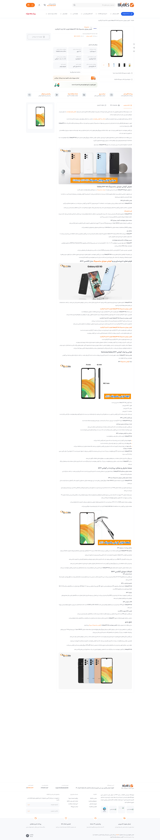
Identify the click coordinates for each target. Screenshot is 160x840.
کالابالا (132, 20)
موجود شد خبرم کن (37, 37)
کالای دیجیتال (115, 14)
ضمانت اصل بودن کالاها (72, 801)
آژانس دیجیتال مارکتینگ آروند (116, 837)
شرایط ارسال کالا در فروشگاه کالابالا (122, 79)
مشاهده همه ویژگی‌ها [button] (75, 72)
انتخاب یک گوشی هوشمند (99, 119)
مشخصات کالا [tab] (113, 105)
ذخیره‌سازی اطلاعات (102, 14)
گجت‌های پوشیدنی (87, 14)
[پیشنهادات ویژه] (31, 14)
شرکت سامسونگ (101, 190)
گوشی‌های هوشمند (71, 112)
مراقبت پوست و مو (52, 14)
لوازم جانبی (75, 14)
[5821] (134, 44)
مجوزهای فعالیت (93, 801)
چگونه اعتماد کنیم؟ (73, 798)
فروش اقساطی (93, 804)
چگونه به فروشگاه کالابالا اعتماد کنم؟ (121, 73)
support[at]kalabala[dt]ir (61, 788)
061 (29, 788)
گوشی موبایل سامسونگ (102, 261)
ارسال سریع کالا (74, 807)
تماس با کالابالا (93, 798)
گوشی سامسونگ (124, 362)
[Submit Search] (74, 5)
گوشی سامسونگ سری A (95, 625)
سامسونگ (86, 27)
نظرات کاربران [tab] (100, 105)
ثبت (29, 805)
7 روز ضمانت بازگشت (73, 804)
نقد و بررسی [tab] (127, 105)
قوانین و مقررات (93, 807)
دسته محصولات (126, 14)
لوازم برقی (64, 14)
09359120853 (44, 788)
